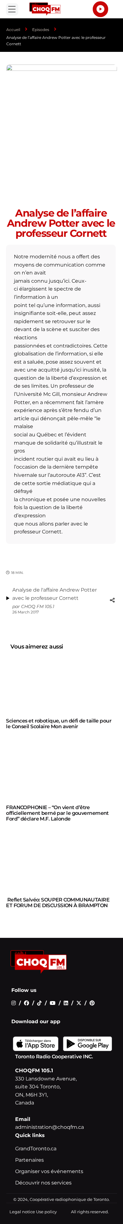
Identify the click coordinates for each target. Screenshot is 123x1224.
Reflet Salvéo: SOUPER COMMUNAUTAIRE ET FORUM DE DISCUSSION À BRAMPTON (57, 902)
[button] (12, 9)
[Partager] (112, 600)
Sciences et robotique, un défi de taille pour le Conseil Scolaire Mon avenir (58, 723)
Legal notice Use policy (33, 1211)
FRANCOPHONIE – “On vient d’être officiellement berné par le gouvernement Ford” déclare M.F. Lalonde (57, 812)
